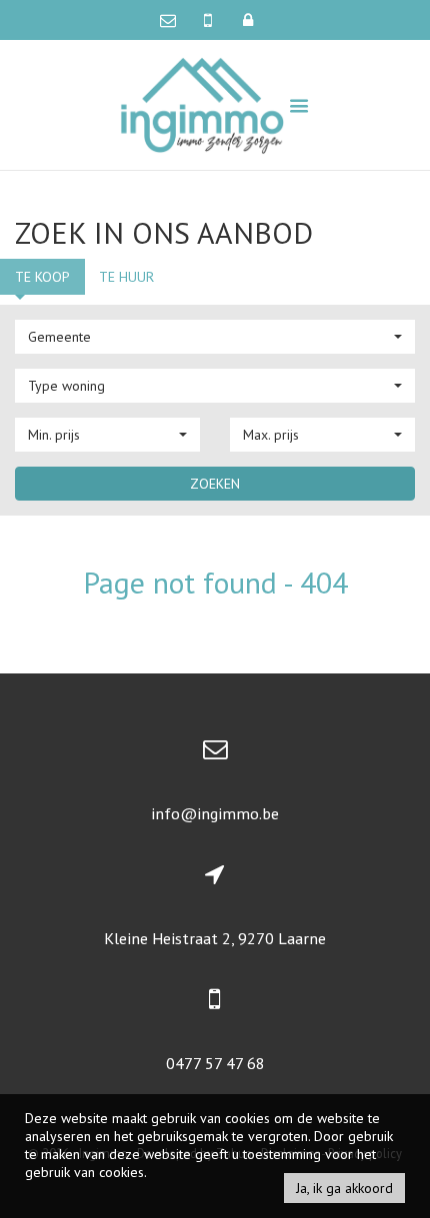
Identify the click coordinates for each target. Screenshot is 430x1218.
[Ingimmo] (202, 103)
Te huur (126, 277)
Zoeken (215, 484)
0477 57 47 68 (215, 1063)
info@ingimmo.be (215, 813)
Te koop (42, 277)
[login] (248, 20)
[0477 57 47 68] (210, 20)
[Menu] (299, 105)
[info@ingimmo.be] (172, 20)
